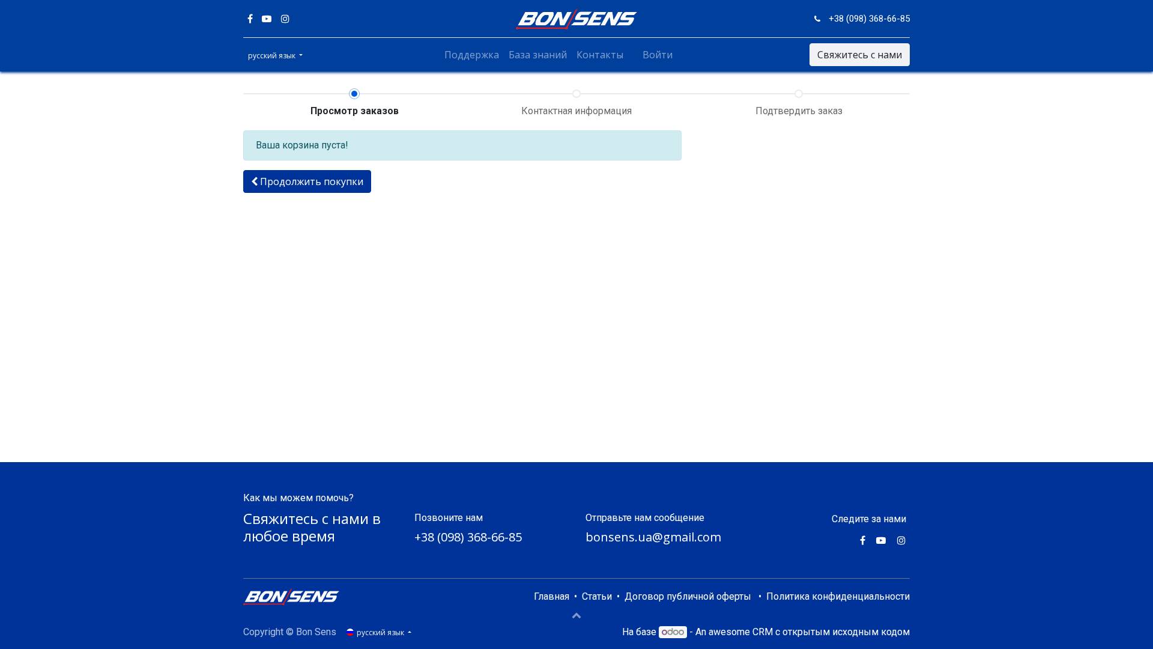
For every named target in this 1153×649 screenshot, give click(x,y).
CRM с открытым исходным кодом (831, 632)
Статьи (597, 596)
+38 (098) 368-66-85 (468, 537)
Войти (658, 54)
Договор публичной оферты (688, 596)
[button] (307, 181)
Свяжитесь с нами (859, 54)
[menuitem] (472, 55)
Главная (551, 596)
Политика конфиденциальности (838, 596)
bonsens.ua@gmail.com (653, 537)
